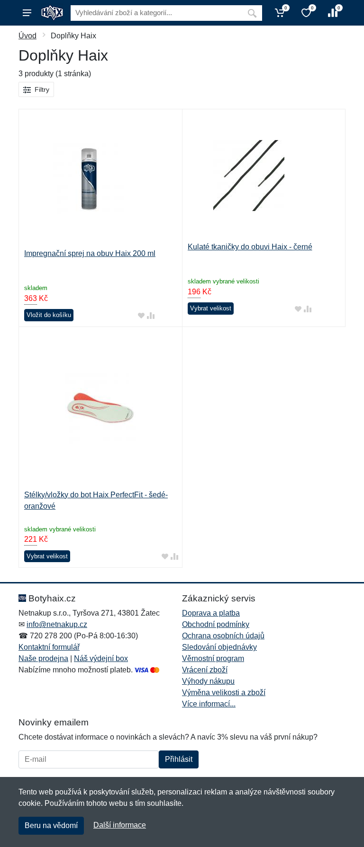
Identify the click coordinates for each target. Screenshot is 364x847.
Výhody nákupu (208, 681)
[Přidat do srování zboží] (150, 315)
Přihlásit (178, 759)
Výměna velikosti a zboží (223, 692)
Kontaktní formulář (49, 647)
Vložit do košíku (49, 314)
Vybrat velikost (210, 308)
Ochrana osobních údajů (223, 636)
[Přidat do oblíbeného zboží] (141, 315)
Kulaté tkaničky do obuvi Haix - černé (250, 247)
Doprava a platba (211, 613)
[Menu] (27, 12)
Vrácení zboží (205, 670)
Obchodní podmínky (215, 624)
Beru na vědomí (51, 825)
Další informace (119, 825)
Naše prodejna (43, 658)
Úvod (27, 36)
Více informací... (209, 704)
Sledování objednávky (219, 647)
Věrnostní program (213, 658)
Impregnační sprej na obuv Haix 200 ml (89, 253)
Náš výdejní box (101, 658)
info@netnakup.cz (57, 624)
